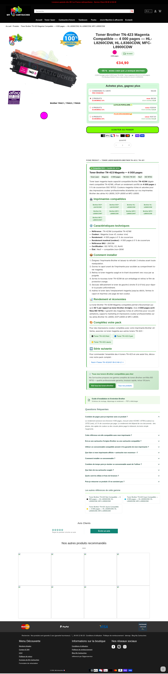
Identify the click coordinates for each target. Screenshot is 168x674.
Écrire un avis (104, 531)
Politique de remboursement (113, 635)
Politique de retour (25, 656)
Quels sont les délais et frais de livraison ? (102, 476)
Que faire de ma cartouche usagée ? (99, 470)
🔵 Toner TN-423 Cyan (123, 336)
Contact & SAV (24, 649)
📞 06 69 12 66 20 (78, 635)
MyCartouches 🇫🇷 (60, 670)
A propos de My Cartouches (29, 660)
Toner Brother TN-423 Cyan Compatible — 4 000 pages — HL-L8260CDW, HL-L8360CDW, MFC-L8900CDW (142, 499)
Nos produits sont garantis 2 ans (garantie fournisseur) (50, 635)
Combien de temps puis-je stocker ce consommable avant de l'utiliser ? (113, 464)
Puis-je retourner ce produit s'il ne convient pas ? (104, 482)
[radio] (122, 92)
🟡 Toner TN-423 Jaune (101, 342)
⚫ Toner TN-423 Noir (100, 336)
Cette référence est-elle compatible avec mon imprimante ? (108, 435)
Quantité (122, 140)
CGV (20, 653)
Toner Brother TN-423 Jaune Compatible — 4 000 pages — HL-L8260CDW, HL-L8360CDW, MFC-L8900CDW (104, 509)
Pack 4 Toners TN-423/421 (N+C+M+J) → (107, 362)
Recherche (26, 635)
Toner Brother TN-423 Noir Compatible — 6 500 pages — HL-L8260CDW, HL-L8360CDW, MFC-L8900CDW (105, 499)
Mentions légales (25, 646)
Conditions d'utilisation (94, 635)
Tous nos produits (125, 386)
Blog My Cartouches (139, 635)
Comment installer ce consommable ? (100, 458)
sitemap (128, 635)
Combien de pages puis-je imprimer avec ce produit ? (106, 417)
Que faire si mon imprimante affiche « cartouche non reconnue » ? (111, 453)
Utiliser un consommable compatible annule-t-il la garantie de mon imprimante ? (117, 447)
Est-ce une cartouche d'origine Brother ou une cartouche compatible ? (113, 441)
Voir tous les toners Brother (102, 386)
